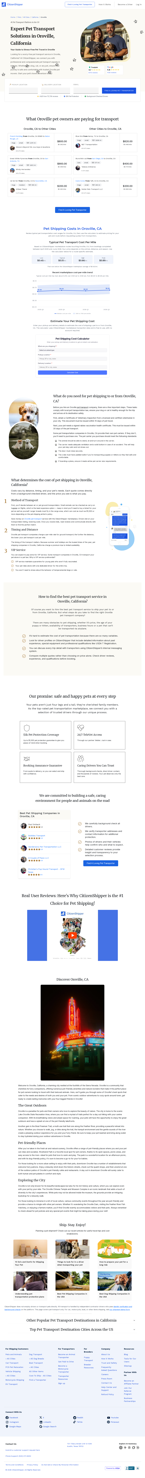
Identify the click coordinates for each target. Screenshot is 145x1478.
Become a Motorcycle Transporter (63, 1369)
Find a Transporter (37, 1380)
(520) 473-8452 (25, 1456)
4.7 (90, 70)
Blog (126, 1354)
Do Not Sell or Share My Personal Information (60, 1465)
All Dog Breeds (36, 1359)
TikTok (79, 1422)
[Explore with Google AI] (125, 1447)
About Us (105, 1354)
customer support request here (27, 1450)
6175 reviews (93, 72)
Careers (104, 1374)
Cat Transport (12, 1363)
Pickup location (19, 85)
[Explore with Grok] (133, 1447)
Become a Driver (125, 4)
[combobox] (23, 91)
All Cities (26, 17)
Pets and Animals (14, 1354)
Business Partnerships (130, 1399)
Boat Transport (36, 1363)
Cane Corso (80, 181)
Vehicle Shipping (13, 1371)
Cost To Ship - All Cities (40, 1376)
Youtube (115, 1417)
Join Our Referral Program (128, 1391)
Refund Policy (107, 1394)
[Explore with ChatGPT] (120, 1447)
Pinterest (115, 1422)
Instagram (14, 1422)
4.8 (108, 70)
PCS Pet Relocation (14, 1367)
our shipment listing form (120, 1309)
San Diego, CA (97, 159)
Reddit (80, 1417)
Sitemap (128, 1366)
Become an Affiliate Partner (131, 1382)
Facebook (13, 1417)
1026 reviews (111, 72)
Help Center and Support (108, 1388)
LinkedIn (47, 1422)
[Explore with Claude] (137, 1447)
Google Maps (15, 1426)
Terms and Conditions (14, 1465)
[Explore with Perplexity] (129, 1447)
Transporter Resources (63, 1377)
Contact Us (106, 1383)
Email (76, 84)
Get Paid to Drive (66, 1361)
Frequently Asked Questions (109, 1368)
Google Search (49, 1426)
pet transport (82, 407)
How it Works (105, 4)
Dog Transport (35, 1354)
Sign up (61, 1383)
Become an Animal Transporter (66, 1355)
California (35, 17)
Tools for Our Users (130, 1360)
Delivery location (52, 85)
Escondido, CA (41, 181)
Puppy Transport (88, 1358)
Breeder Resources (89, 1366)
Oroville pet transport (33, 519)
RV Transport (12, 1384)
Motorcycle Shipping (15, 1380)
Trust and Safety (109, 1363)
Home (13, 17)
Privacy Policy (32, 1465)
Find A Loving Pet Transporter (80, 4)
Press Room (106, 1378)
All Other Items (36, 1371)
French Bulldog (16, 136)
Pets (19, 17)
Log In (139, 4)
